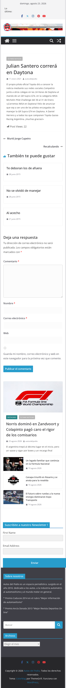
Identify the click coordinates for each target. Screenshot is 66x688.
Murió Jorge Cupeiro (19, 138)
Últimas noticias (14, 59)
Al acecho (13, 213)
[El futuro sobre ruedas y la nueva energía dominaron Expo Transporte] (13, 499)
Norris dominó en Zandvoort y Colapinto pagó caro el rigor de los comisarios (32, 429)
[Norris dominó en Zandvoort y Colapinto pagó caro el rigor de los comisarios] (32, 396)
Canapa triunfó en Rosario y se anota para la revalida (41, 479)
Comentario (11, 261)
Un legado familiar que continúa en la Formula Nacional (42, 462)
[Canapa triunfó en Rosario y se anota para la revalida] (13, 481)
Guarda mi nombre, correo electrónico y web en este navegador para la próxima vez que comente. (32, 356)
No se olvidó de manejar (23, 190)
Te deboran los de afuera (24, 168)
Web (6, 333)
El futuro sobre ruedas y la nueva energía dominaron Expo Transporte (43, 497)
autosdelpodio (31, 78)
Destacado (11, 417)
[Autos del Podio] (7, 40)
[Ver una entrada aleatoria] (59, 40)
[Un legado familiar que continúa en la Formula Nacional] (13, 464)
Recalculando (51, 146)
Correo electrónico (15, 318)
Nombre (9, 303)
